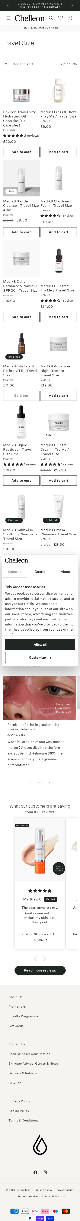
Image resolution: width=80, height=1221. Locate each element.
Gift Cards (16, 1026)
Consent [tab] (14, 572)
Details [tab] (40, 572)
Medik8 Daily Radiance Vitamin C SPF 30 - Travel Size (20, 286)
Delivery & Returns (23, 1073)
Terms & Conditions (23, 1120)
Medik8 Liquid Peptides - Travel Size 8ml (17, 449)
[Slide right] (49, 782)
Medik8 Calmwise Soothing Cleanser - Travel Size (20, 534)
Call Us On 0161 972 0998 (40, 28)
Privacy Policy (19, 1101)
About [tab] (65, 572)
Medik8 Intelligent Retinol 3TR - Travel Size (20, 370)
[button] (8, 18)
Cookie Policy (19, 1111)
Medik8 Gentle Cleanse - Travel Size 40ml (21, 205)
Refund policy (43, 1190)
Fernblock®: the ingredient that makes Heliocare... (34, 727)
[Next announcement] (72, 5)
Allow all (40, 645)
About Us (15, 997)
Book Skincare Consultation (29, 1054)
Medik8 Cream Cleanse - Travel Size (58, 532)
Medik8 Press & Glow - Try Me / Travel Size (59, 114)
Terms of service (28, 1196)
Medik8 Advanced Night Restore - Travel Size (56, 370)
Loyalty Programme (24, 1016)
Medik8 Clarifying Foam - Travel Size (56, 203)
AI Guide (15, 1083)
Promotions (17, 1007)
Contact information (54, 1196)
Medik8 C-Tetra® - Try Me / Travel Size (57, 288)
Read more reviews (40, 970)
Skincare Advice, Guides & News (33, 1063)
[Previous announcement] (8, 5)
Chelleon (25, 1189)
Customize (37, 657)
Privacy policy (65, 1190)
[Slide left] (30, 782)
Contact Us (17, 1044)
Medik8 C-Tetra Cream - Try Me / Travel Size (55, 449)
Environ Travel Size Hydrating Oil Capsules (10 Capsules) (19, 118)
